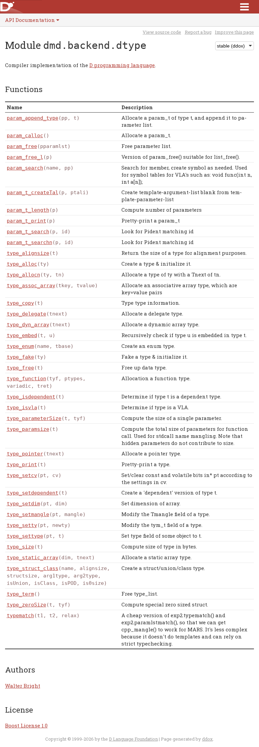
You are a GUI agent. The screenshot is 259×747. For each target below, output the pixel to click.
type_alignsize (28, 253)
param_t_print (26, 221)
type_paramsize (28, 429)
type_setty (22, 525)
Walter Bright (22, 685)
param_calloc (25, 135)
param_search (25, 168)
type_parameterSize (34, 418)
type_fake (20, 357)
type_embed (22, 335)
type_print (22, 464)
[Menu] (244, 6)
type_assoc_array (31, 285)
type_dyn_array (28, 325)
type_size (20, 547)
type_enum (20, 346)
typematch (20, 615)
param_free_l (25, 157)
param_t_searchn (29, 242)
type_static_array (32, 558)
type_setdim (23, 504)
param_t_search (28, 232)
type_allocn (23, 275)
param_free (22, 146)
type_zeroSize (26, 605)
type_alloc (22, 264)
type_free (20, 368)
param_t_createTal (32, 192)
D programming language (122, 65)
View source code (162, 32)
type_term (20, 594)
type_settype (25, 536)
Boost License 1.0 (26, 725)
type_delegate (26, 314)
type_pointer (25, 454)
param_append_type (32, 118)
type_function (26, 379)
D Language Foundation (133, 739)
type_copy (20, 303)
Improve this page (234, 32)
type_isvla (22, 408)
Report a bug (198, 32)
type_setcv (22, 475)
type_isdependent (31, 397)
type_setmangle (28, 514)
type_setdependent (32, 493)
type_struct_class (32, 568)
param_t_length (28, 210)
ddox (207, 739)
